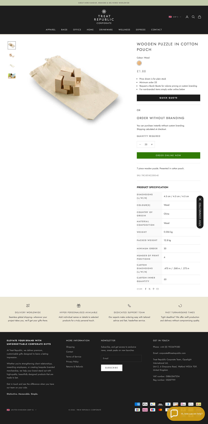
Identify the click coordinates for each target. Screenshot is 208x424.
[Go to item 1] (12, 45)
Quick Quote (168, 97)
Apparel (51, 29)
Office (77, 29)
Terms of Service (73, 356)
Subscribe (111, 367)
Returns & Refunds (74, 366)
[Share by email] (157, 289)
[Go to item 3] (12, 66)
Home (90, 29)
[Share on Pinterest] (153, 289)
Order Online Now (168, 155)
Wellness (124, 29)
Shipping (70, 346)
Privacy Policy (72, 361)
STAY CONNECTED (200, 214)
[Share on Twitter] (149, 289)
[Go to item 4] (12, 76)
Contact (156, 29)
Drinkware (106, 29)
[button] (186, 414)
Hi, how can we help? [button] (192, 414)
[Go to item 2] (12, 56)
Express (141, 29)
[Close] (200, 199)
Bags (64, 29)
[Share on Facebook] (145, 289)
